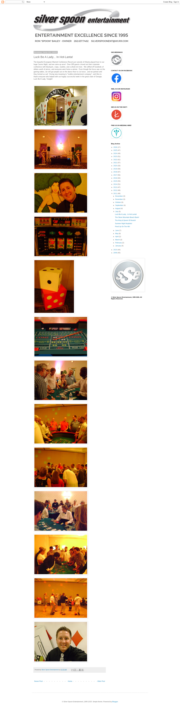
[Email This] (72, 670)
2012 (115, 190)
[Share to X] (77, 670)
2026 (115, 147)
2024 (115, 153)
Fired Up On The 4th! (122, 226)
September (119, 205)
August (118, 208)
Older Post (101, 681)
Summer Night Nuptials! (123, 223)
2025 (115, 150)
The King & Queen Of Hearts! (125, 220)
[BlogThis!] (75, 670)
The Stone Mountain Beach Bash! (127, 217)
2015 (115, 181)
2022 (115, 160)
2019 (115, 169)
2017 (115, 175)
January (118, 246)
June (117, 230)
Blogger (115, 702)
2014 (115, 184)
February (118, 243)
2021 (115, 163)
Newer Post (38, 681)
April (117, 236)
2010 (115, 250)
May (117, 233)
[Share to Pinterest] (82, 670)
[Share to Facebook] (80, 670)
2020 (115, 166)
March (117, 240)
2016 (115, 178)
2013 (115, 187)
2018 (115, 172)
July (117, 211)
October (118, 202)
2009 (115, 253)
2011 (115, 193)
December (119, 196)
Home (70, 681)
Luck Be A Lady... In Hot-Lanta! (126, 214)
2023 (115, 156)
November (119, 199)
